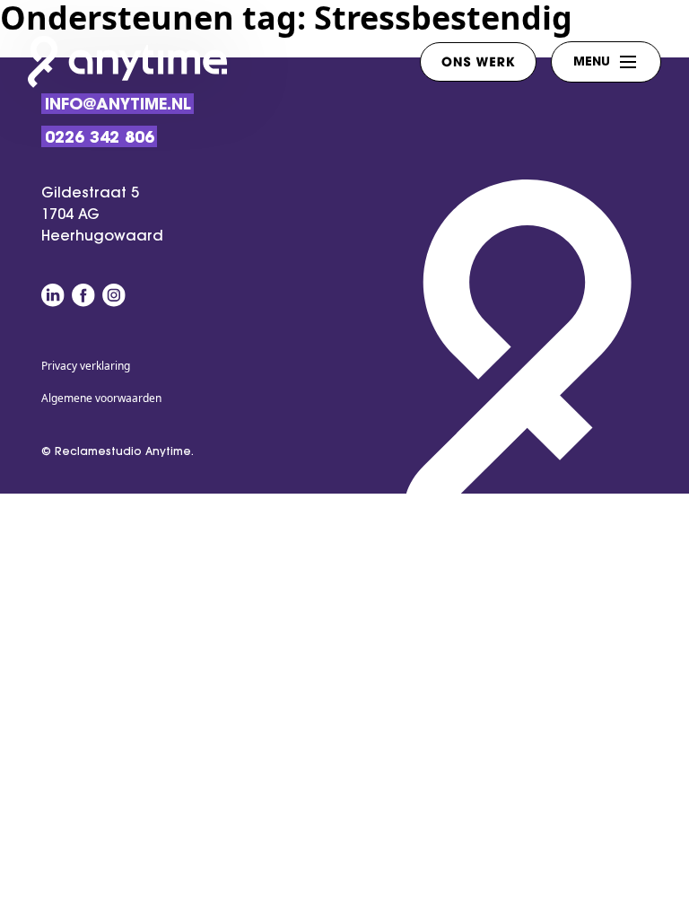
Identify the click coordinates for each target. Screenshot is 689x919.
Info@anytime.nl (118, 106)
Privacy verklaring (85, 365)
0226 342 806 (99, 138)
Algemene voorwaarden (101, 398)
